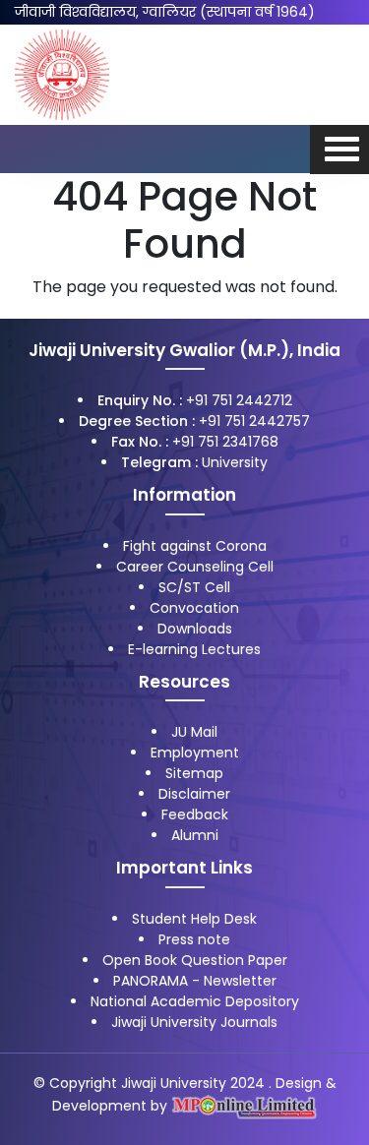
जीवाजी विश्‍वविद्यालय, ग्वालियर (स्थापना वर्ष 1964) (165, 12)
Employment (195, 752)
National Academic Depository (195, 1001)
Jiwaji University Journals (194, 1022)
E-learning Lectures (194, 649)
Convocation (194, 608)
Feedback (194, 814)
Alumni (194, 835)
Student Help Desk (194, 919)
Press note (194, 939)
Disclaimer (194, 794)
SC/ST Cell (194, 587)
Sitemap (194, 773)
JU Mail (194, 732)
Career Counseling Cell (195, 566)
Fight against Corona (195, 546)
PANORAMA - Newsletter (195, 981)
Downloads (194, 628)
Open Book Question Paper (194, 960)
